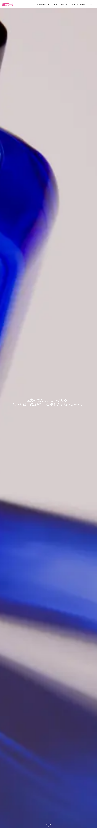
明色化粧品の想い (41, 4)
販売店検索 (82, 4)
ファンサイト (91, 4)
